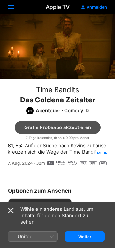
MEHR (102, 153)
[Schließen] (11, 210)
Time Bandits (57, 90)
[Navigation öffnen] (15, 7)
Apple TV (58, 7)
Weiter (84, 236)
